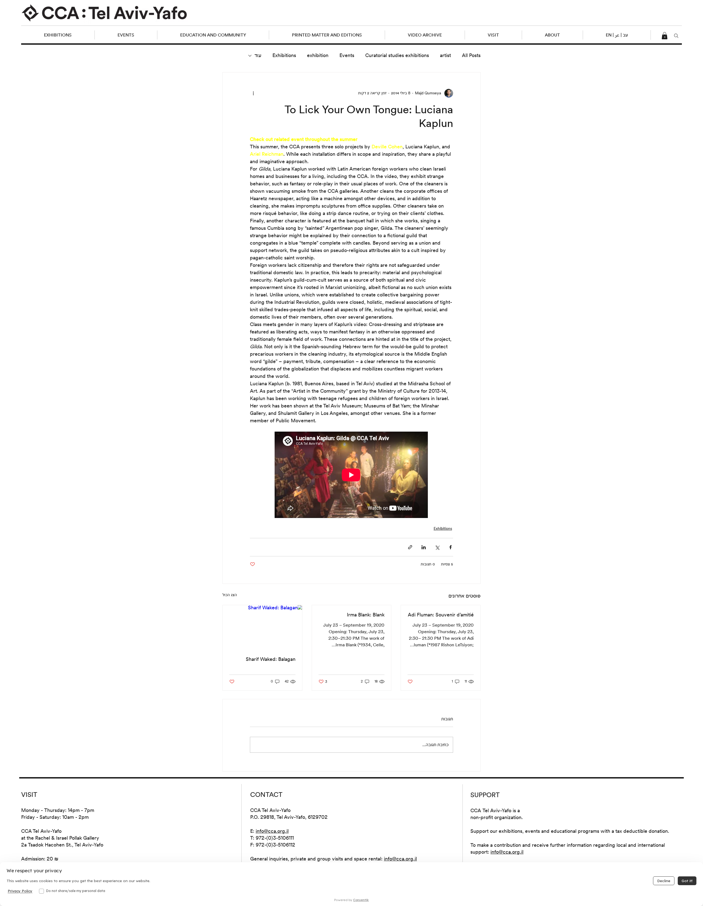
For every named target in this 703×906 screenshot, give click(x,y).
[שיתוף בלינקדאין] (423, 547)
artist (445, 55)
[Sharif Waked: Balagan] (262, 627)
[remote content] (351, 475)
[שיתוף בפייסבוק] (450, 547)
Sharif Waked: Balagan (270, 659)
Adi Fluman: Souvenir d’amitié (441, 615)
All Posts (471, 55)
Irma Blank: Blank (365, 615)
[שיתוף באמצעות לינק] (410, 547)
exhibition (317, 55)
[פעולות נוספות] (253, 93)
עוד (258, 55)
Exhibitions (284, 55)
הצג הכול (229, 595)
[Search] (676, 36)
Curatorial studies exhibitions (397, 55)
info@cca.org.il (272, 831)
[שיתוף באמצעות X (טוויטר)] (437, 547)
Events (346, 55)
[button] (617, 34)
